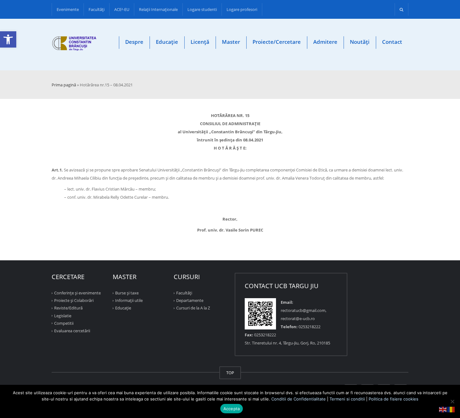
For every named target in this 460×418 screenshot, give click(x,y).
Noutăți (360, 41)
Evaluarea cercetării (72, 331)
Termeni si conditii (347, 398)
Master (231, 41)
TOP (230, 372)
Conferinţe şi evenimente (77, 293)
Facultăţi (97, 9)
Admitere (325, 41)
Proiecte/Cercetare (277, 41)
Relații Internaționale (158, 9)
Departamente (189, 300)
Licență (200, 41)
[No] (452, 401)
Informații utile (129, 300)
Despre (134, 41)
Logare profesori (242, 9)
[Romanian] (451, 409)
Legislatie (62, 315)
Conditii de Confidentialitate (298, 398)
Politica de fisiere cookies (393, 398)
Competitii (64, 323)
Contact (392, 41)
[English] (443, 409)
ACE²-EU (121, 9)
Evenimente (68, 9)
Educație (167, 41)
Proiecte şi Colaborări (74, 300)
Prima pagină (64, 85)
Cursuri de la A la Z (193, 308)
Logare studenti (202, 9)
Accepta (231, 408)
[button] (8, 39)
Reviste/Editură (68, 308)
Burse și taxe (127, 293)
